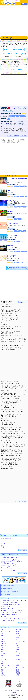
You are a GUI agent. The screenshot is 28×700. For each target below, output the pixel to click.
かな (15, 116)
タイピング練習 (20, 641)
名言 (17, 675)
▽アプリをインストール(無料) (14, 54)
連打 (17, 645)
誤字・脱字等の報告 (13, 135)
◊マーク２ (4, 544)
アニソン (18, 653)
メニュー (24, 4)
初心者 (3, 653)
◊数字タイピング (5, 606)
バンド (18, 663)
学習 (2, 663)
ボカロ (18, 631)
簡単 (2, 633)
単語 (17, 665)
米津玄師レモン (12, 246)
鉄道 (17, 637)
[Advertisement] (14, 21)
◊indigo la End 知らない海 (9, 565)
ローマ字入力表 (7, 588)
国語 (2, 651)
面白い (18, 655)
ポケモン (18, 661)
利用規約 (14, 692)
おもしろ (3, 645)
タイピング (19, 629)
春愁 (8, 190)
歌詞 (11, 116)
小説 (2, 655)
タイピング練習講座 (8, 585)
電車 (2, 649)
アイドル (3, 659)
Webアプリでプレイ (14, 69)
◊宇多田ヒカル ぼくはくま (9, 557)
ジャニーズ (4, 643)
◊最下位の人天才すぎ (7, 608)
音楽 (8, 118)
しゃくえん (13, 108)
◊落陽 (2, 546)
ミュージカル (20, 667)
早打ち (3, 635)
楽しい (3, 641)
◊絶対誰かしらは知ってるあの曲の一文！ (13, 610)
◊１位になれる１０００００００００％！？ (13, 601)
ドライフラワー (12, 256)
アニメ (18, 635)
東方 (17, 657)
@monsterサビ (11, 211)
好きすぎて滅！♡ (13, 223)
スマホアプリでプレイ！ (14, 49)
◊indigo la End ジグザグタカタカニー (12, 561)
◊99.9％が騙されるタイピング (9, 614)
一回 (17, 647)
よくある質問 (6, 594)
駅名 (17, 643)
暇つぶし (18, 659)
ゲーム (3, 639)
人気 (17, 669)
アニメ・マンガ (5, 631)
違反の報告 (23, 135)
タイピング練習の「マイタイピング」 (14, 690)
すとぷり (3, 669)
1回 (2, 657)
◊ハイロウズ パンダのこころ (9, 559)
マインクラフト (5, 667)
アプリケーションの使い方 (10, 591)
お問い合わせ (14, 694)
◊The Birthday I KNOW (8, 571)
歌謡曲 (18, 673)
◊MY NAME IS (5, 542)
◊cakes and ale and (6, 538)
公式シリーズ (5, 665)
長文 (17, 639)
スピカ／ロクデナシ (13, 201)
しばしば (3, 675)
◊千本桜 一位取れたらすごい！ (10, 620)
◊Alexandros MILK (6, 569)
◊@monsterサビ (5, 567)
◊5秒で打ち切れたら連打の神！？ (10, 604)
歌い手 (3, 661)
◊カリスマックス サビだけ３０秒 (11, 612)
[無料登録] (14, 580)
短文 (17, 651)
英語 (17, 671)
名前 (2, 671)
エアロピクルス (12, 235)
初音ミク (3, 647)
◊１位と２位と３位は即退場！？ (10, 602)
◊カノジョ (4, 548)
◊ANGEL (3, 540)
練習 (2, 673)
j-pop (17, 649)
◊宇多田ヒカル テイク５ (8, 563)
